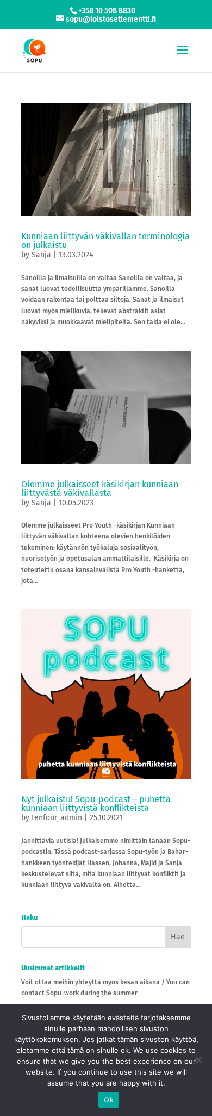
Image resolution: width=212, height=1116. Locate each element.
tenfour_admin (57, 817)
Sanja (41, 254)
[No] (198, 1060)
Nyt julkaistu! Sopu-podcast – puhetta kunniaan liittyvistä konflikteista (96, 803)
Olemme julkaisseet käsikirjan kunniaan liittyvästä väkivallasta (99, 488)
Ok (109, 1099)
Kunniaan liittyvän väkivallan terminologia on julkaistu (105, 240)
